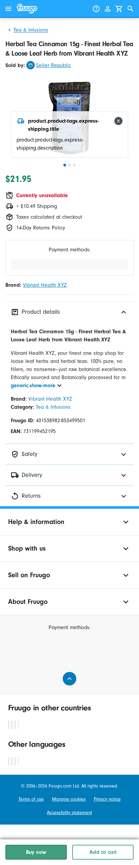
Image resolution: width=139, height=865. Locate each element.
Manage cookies (69, 799)
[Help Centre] (96, 8)
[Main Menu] (8, 8)
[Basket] (119, 8)
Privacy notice (107, 799)
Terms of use (31, 799)
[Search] (130, 8)
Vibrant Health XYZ (45, 285)
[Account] (107, 8)
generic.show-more (33, 385)
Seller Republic (53, 65)
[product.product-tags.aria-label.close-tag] (118, 121)
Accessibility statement (69, 812)
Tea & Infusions (30, 30)
